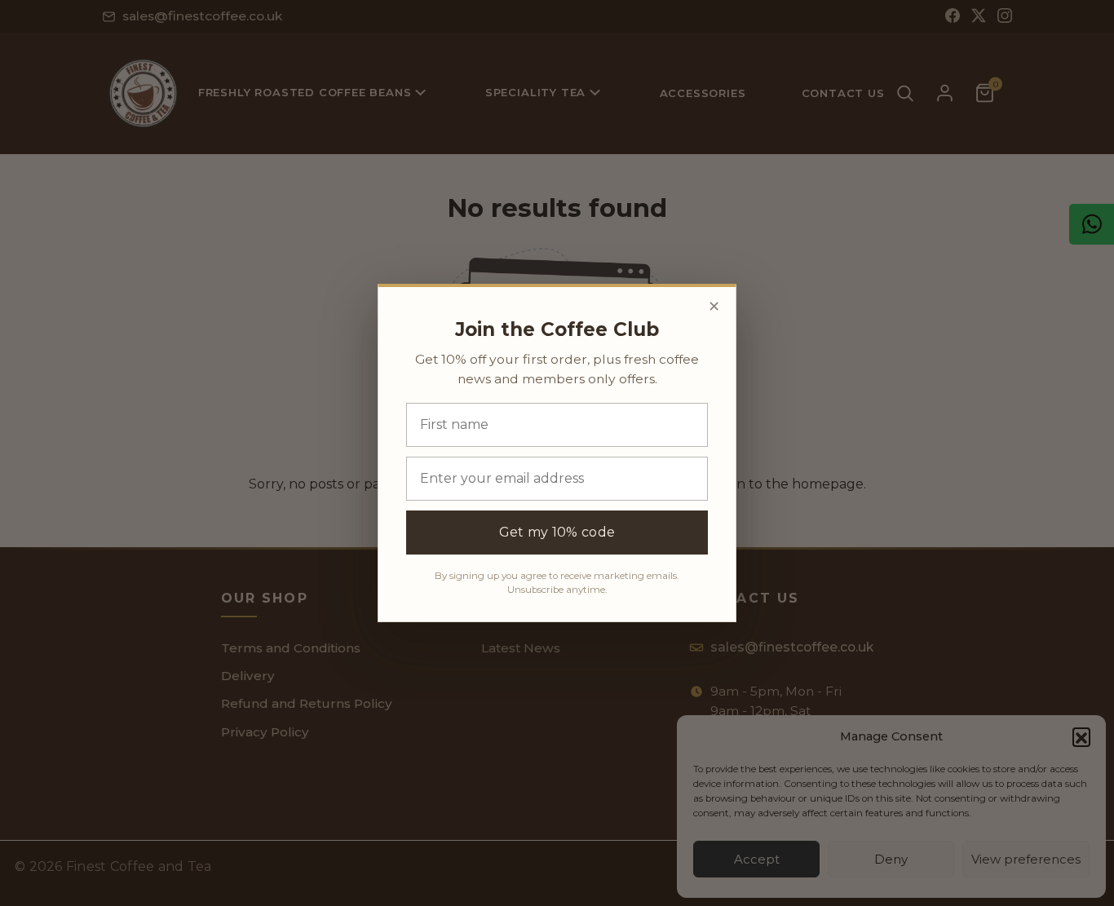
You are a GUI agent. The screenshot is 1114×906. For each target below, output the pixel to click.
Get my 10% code (557, 532)
